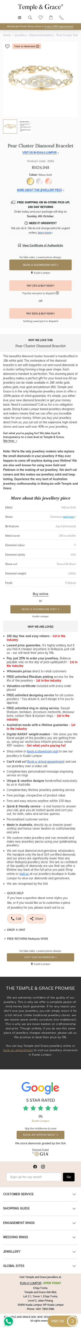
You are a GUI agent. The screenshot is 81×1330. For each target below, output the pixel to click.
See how (9, 440)
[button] (57, 293)
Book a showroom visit (39, 609)
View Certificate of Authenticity (42, 245)
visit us (24, 874)
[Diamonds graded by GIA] (40, 1153)
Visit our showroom (39, 957)
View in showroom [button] (25, 46)
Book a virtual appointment (45, 762)
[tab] (10, 126)
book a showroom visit (42, 751)
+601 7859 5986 (45, 1309)
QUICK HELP (15, 893)
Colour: (40, 174)
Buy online (40, 594)
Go (69, 1177)
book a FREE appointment (59, 26)
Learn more (44, 232)
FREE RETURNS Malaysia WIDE (27, 938)
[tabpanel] (40, 79)
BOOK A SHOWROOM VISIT (40, 265)
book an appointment (18, 1050)
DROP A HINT (16, 929)
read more (69, 517)
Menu (19, 15)
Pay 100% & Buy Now (40, 313)
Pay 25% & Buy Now (40, 285)
